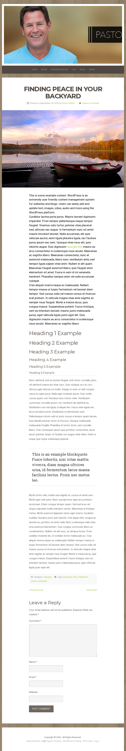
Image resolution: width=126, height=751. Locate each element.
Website (33, 692)
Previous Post (36, 590)
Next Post (91, 590)
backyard (67, 577)
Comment (35, 621)
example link (74, 246)
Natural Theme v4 (35, 741)
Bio (74, 69)
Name (33, 662)
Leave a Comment (90, 103)
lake (75, 577)
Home (34, 69)
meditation (83, 577)
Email (33, 677)
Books (44, 69)
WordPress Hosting (72, 741)
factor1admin (68, 103)
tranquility (42, 581)
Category (47, 577)
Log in (96, 741)
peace (34, 581)
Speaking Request (60, 69)
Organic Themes (54, 741)
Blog (82, 69)
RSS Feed (87, 741)
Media (92, 69)
